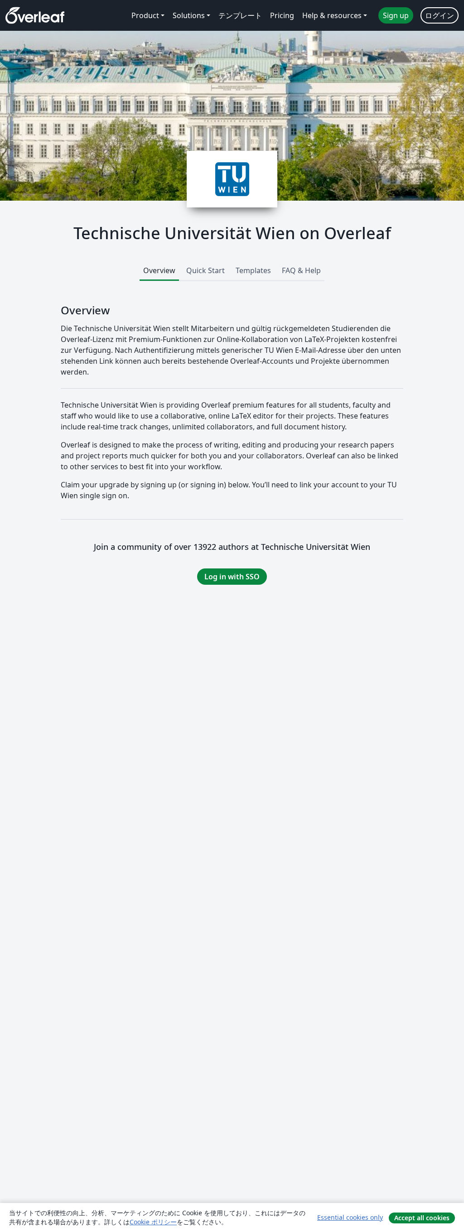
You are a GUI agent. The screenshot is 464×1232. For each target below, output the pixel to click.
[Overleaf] (34, 15)
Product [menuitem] (145, 15)
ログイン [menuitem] (439, 15)
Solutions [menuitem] (189, 15)
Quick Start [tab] (205, 270)
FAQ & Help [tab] (301, 270)
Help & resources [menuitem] (332, 15)
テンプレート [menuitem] (240, 15)
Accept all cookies (422, 1217)
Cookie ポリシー (153, 1222)
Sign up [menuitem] (396, 15)
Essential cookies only (350, 1217)
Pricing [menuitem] (282, 15)
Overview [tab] (159, 270)
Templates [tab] (253, 270)
